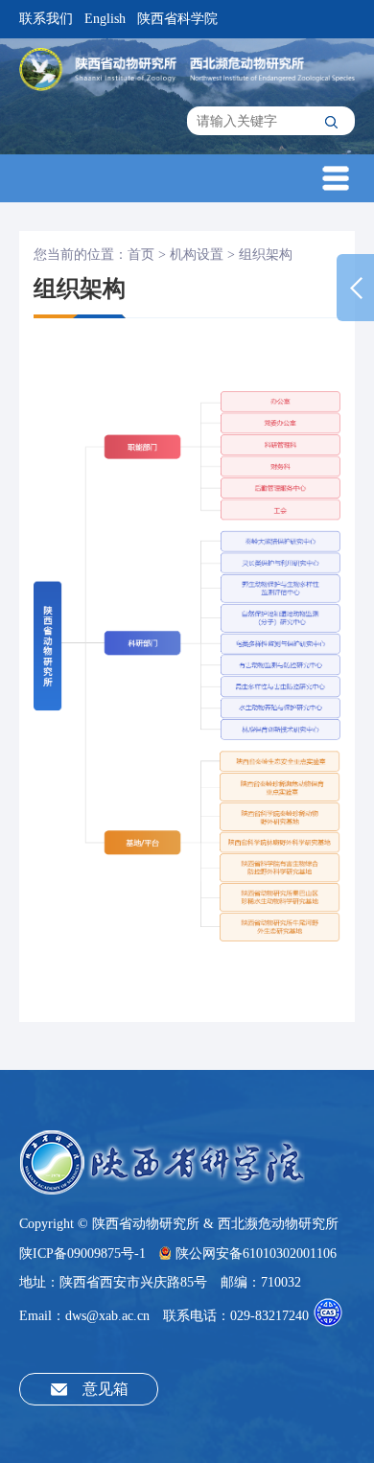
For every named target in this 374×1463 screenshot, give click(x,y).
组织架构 (265, 254)
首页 (141, 254)
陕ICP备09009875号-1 (82, 1253)
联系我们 (46, 19)
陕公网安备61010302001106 (256, 1253)
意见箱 (105, 1389)
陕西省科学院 (177, 19)
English (105, 19)
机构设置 (196, 254)
